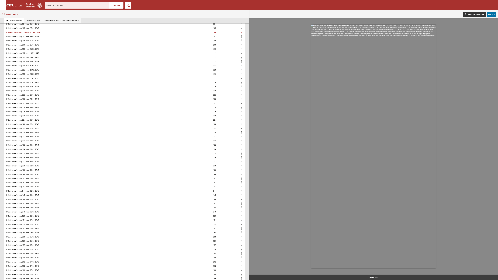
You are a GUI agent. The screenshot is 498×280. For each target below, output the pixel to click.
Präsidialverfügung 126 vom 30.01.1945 (22, 116)
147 (214, 203)
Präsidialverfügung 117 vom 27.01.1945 (22, 78)
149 (214, 212)
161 (214, 262)
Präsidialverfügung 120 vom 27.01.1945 (22, 91)
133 (214, 145)
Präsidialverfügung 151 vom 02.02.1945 (22, 220)
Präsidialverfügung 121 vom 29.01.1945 (22, 95)
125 (214, 112)
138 (214, 166)
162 (214, 266)
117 (214, 78)
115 (214, 70)
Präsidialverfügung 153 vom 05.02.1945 (22, 228)
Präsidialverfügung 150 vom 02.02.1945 (22, 216)
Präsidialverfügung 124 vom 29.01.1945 (22, 107)
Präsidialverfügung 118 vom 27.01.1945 (22, 82)
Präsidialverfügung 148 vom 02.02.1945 (22, 207)
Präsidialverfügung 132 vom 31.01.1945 (22, 141)
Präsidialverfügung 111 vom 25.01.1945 (22, 53)
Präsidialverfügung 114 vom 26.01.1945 (22, 66)
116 (214, 74)
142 (214, 182)
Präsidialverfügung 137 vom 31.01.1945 (22, 162)
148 (214, 207)
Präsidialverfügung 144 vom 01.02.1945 (22, 191)
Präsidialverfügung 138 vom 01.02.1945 (22, 166)
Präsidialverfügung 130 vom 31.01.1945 (22, 132)
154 (214, 233)
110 (214, 49)
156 (214, 241)
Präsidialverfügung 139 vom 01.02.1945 (22, 170)
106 (214, 32)
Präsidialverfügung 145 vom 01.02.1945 (22, 195)
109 (214, 45)
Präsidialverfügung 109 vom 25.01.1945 (22, 45)
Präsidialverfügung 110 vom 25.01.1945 (22, 49)
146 (214, 199)
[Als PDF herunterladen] (229, 24)
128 (214, 124)
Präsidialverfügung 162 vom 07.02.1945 (22, 266)
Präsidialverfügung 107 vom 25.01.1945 (22, 37)
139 (214, 170)
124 (214, 107)
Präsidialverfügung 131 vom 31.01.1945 (22, 137)
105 (214, 28)
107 (214, 37)
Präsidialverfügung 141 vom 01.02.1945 (22, 178)
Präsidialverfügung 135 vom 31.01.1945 (22, 153)
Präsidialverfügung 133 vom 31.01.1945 (22, 145)
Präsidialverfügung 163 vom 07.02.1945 (22, 270)
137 (214, 162)
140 (214, 174)
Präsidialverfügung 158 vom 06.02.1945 (22, 249)
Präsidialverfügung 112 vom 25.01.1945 (22, 57)
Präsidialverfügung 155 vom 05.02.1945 (22, 237)
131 (214, 137)
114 (214, 66)
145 (214, 195)
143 (214, 187)
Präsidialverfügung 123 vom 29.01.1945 (22, 103)
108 (214, 41)
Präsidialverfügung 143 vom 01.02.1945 (22, 187)
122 (214, 99)
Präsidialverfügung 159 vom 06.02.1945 (22, 253)
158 (214, 249)
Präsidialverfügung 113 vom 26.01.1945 (22, 62)
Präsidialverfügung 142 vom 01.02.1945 (22, 182)
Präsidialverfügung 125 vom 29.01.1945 (22, 112)
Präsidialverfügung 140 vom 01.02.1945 (22, 174)
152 (214, 224)
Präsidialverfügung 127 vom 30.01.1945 (22, 120)
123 (214, 103)
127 (214, 120)
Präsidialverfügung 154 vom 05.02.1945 (22, 233)
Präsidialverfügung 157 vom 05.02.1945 (22, 245)
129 (214, 128)
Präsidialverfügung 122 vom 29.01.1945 (22, 99)
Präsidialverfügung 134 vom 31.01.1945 (22, 149)
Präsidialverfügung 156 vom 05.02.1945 (22, 241)
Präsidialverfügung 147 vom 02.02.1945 (22, 203)
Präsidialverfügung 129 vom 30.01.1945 (22, 128)
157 (214, 245)
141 (214, 178)
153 (214, 228)
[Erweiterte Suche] (128, 5)
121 (214, 95)
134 (214, 149)
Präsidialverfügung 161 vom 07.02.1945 (22, 262)
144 (214, 191)
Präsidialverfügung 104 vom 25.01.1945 (22, 24)
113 (214, 62)
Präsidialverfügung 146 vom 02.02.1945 (22, 199)
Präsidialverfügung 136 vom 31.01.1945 (22, 157)
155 (214, 237)
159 (214, 253)
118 (214, 82)
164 (214, 274)
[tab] (14, 20)
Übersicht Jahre (11, 14)
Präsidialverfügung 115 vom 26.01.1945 (22, 70)
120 (214, 91)
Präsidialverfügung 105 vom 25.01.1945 (22, 28)
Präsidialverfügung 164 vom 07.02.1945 (22, 274)
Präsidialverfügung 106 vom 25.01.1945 (23, 32)
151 (214, 220)
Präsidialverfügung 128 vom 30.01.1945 (22, 124)
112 (214, 57)
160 (214, 258)
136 (214, 157)
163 (214, 270)
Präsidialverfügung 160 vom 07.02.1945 (22, 258)
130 (214, 132)
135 (214, 153)
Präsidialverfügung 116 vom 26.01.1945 (22, 74)
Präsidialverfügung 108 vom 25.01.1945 (22, 41)
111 (214, 53)
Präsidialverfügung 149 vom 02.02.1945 (22, 212)
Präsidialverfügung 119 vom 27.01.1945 (22, 87)
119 (214, 87)
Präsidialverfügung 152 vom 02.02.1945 (22, 224)
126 (214, 116)
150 (214, 216)
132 (214, 141)
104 (214, 24)
